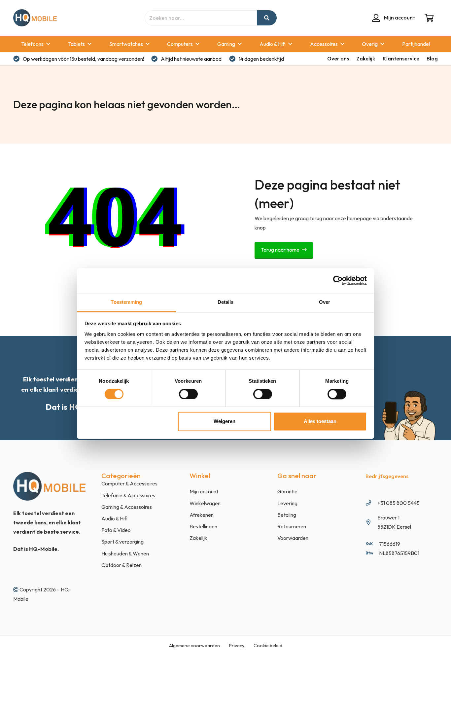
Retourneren (291, 526)
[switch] (188, 394)
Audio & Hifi (114, 518)
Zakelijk (198, 538)
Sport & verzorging (122, 541)
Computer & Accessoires (129, 483)
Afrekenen (202, 515)
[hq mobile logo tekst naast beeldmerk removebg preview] (35, 17)
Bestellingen (203, 526)
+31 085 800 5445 (398, 503)
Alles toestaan (320, 421)
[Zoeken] (267, 17)
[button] (48, 44)
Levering (287, 503)
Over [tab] (324, 302)
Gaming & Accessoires (126, 507)
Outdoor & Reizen (121, 565)
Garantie (287, 491)
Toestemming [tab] (126, 302)
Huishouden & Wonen (125, 553)
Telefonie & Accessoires (128, 495)
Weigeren (224, 421)
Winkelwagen (205, 503)
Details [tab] (226, 302)
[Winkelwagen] (429, 18)
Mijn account (204, 491)
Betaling (286, 515)
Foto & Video (116, 530)
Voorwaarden (292, 538)
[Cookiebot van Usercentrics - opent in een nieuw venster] (338, 280)
